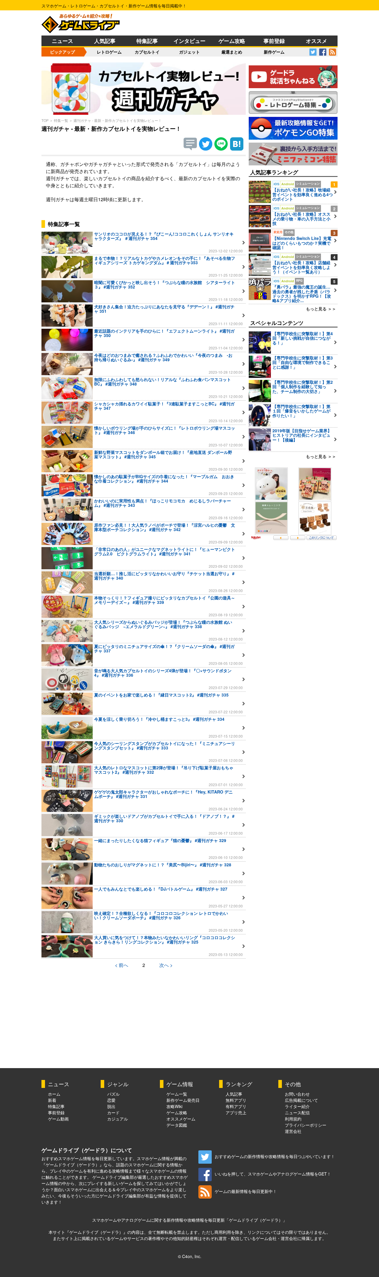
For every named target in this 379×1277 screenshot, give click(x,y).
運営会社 (293, 1131)
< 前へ (121, 965)
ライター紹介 (297, 1106)
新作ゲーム (274, 52)
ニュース (62, 41)
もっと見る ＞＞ (321, 309)
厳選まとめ (231, 52)
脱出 (111, 1106)
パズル (113, 1094)
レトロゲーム (109, 52)
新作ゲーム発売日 (183, 1100)
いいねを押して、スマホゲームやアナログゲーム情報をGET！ (273, 1174)
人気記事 (104, 41)
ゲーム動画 (58, 1119)
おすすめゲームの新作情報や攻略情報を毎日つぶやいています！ (275, 1156)
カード (113, 1112)
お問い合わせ (297, 1094)
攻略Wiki (174, 1106)
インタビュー (189, 41)
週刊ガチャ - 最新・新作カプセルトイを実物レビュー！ (117, 120)
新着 (52, 1100)
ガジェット (189, 52)
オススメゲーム (180, 1119)
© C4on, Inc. (189, 1256)
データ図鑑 (176, 1125)
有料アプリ (236, 1106)
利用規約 (293, 1119)
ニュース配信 (297, 1112)
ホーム (54, 1094)
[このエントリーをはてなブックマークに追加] (236, 149)
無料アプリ (236, 1100)
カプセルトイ (147, 52)
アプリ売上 (236, 1112)
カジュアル (117, 1119)
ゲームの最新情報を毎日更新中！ (246, 1191)
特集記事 (147, 41)
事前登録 (274, 41)
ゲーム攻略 (232, 41)
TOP (45, 120)
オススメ (316, 41)
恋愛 (111, 1100)
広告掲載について (301, 1100)
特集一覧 (61, 120)
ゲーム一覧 (176, 1094)
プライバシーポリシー (305, 1125)
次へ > (166, 965)
